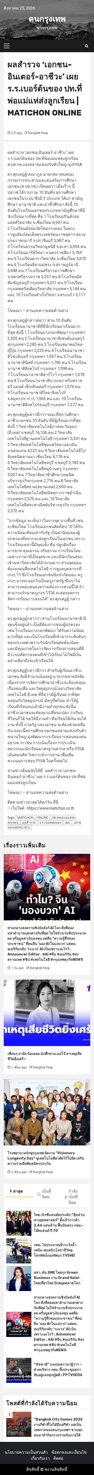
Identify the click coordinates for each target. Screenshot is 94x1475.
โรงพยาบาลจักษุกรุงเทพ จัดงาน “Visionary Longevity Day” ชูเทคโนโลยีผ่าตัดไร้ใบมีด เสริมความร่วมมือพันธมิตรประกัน (46, 1158)
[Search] (86, 46)
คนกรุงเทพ (47, 19)
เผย (67, 822)
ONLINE (42, 817)
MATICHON (25, 817)
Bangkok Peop (38, 133)
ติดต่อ (58, 1458)
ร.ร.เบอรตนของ (50, 822)
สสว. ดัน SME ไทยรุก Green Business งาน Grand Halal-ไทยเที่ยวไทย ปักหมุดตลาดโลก (57, 1277)
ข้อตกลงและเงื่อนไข (69, 1452)
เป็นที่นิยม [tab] (46, 1194)
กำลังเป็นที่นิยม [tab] (73, 1197)
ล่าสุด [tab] (18, 1191)
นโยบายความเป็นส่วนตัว (26, 1452)
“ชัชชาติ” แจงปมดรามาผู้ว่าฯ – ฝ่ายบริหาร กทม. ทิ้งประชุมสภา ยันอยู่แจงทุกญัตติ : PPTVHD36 (58, 1369)
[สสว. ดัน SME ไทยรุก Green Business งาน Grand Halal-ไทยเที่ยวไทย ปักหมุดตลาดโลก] (18, 1278)
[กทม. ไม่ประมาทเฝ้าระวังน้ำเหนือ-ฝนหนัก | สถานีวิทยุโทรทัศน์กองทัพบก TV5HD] (18, 1250)
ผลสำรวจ (29, 822)
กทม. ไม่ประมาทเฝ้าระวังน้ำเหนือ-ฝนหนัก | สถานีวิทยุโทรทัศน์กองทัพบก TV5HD (55, 1250)
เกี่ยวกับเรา (40, 1458)
